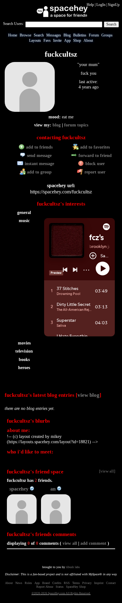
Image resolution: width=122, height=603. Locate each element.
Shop (77, 40)
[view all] (107, 471)
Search (111, 24)
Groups (107, 35)
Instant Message (38, 163)
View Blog (88, 395)
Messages (53, 35)
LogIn (100, 4)
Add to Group (39, 172)
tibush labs (73, 567)
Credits (56, 583)
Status (60, 586)
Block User (94, 163)
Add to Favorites (94, 147)
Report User (94, 172)
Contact (111, 583)
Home (12, 35)
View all (70, 543)
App (67, 40)
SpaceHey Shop (76, 586)
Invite (57, 40)
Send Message (39, 155)
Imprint (99, 583)
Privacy (87, 583)
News (18, 583)
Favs (47, 40)
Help (90, 4)
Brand (46, 583)
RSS (67, 583)
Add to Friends (39, 147)
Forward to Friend (94, 155)
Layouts (35, 40)
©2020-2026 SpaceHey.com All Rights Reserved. (61, 593)
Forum (94, 35)
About (88, 40)
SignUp (113, 4)
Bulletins (79, 35)
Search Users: (13, 23)
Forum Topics (76, 125)
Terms (76, 583)
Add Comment (93, 543)
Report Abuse (44, 586)
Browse (25, 35)
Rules (28, 583)
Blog (67, 35)
